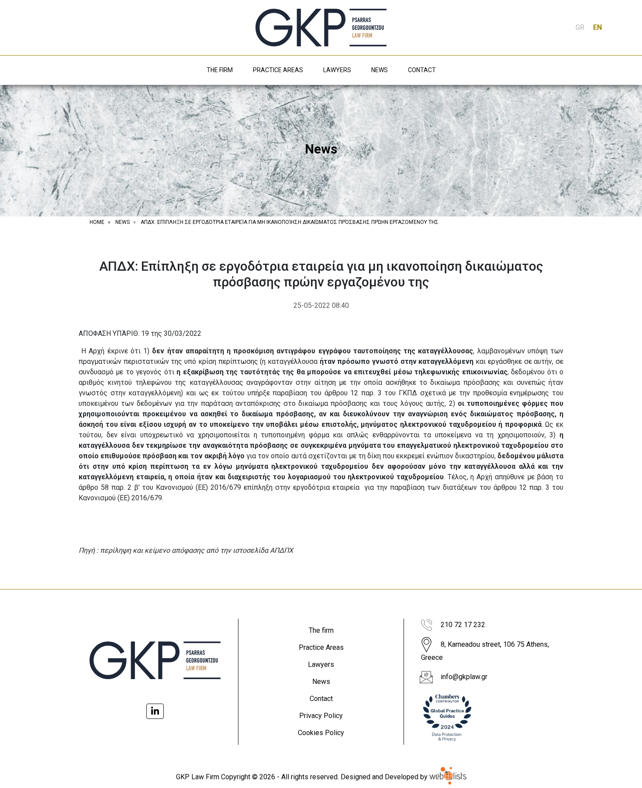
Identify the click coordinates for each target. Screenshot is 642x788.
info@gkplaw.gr (464, 677)
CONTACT (422, 69)
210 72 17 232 (463, 625)
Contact (321, 698)
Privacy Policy (321, 715)
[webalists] (447, 777)
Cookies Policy (321, 733)
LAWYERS (337, 69)
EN (597, 27)
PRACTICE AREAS (278, 69)
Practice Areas (321, 647)
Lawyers (321, 664)
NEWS (379, 69)
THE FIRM (220, 69)
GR (580, 27)
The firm (321, 630)
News (321, 681)
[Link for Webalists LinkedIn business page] (155, 711)
